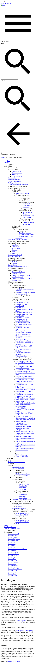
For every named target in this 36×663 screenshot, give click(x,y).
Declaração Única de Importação (17, 243)
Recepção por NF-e (25, 210)
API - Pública (8, 166)
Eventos (10, 465)
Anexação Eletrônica (18, 287)
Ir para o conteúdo (6, 3)
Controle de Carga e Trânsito (16, 188)
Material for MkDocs (13, 661)
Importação (15, 227)
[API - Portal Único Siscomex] (3, 5)
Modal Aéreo (19, 482)
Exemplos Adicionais (22, 197)
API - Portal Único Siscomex (13, 157)
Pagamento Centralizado (19, 518)
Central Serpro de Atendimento (24, 630)
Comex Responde (21, 620)
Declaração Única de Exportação (21, 359)
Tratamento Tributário (14, 270)
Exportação (15, 191)
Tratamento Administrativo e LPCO (22, 511)
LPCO (14, 453)
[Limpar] (1, 153)
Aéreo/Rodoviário (21, 231)
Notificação (7, 460)
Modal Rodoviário (21, 493)
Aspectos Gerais (13, 169)
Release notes (8, 532)
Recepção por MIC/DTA (26, 202)
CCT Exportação (17, 472)
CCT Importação (17, 479)
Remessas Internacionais (15, 260)
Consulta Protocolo (24, 221)
